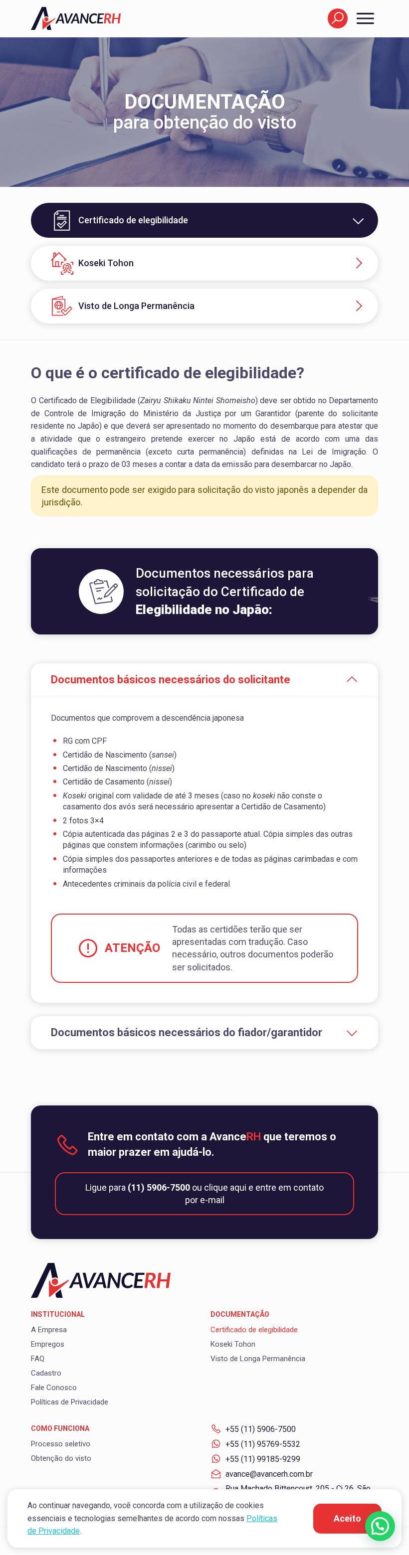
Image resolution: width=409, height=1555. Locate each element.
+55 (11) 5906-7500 (260, 1429)
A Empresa (49, 1329)
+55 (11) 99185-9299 (262, 1459)
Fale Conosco (54, 1387)
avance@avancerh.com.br (269, 1474)
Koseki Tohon (106, 263)
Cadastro (46, 1373)
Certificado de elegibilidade (254, 1329)
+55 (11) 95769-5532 (262, 1444)
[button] (380, 1526)
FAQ (37, 1358)
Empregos (47, 1344)
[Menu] (363, 18)
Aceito (347, 1518)
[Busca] (338, 18)
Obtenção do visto (61, 1458)
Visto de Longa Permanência (136, 306)
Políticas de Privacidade (69, 1402)
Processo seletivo (60, 1443)
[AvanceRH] (76, 18)
